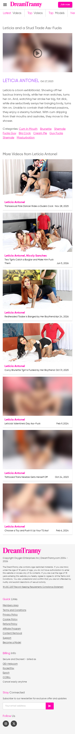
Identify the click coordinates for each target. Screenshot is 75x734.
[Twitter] (14, 724)
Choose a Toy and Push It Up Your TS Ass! (27, 530)
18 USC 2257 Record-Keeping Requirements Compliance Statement (33, 587)
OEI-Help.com (10, 664)
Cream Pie (40, 133)
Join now (65, 4)
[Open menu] (5, 4)
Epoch (6, 673)
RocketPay (8, 668)
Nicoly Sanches (36, 255)
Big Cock (25, 133)
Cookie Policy (10, 619)
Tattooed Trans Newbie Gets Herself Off (26, 477)
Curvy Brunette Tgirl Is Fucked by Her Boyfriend (30, 370)
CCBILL (7, 677)
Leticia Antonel (21, 81)
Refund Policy (10, 624)
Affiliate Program (12, 629)
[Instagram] (6, 724)
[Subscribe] (50, 706)
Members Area (10, 605)
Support (7, 638)
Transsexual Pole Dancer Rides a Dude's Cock (29, 206)
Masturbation (26, 137)
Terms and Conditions (14, 610)
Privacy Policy (10, 615)
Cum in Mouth (28, 129)
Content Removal (12, 633)
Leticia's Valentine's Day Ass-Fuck (22, 423)
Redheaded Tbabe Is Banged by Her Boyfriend (30, 317)
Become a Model (12, 642)
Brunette (46, 129)
